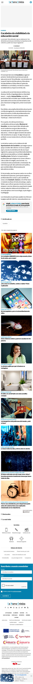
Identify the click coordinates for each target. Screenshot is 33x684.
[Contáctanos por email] (25, 607)
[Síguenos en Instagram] (13, 607)
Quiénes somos (13, 622)
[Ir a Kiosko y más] (22, 607)
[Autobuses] (11, 539)
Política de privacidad (14, 620)
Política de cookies (26, 620)
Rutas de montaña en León (19, 554)
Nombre (3, 569)
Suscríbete (5, 596)
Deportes (21, 615)
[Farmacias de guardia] (21, 539)
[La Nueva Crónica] (16, 605)
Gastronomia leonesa (9, 551)
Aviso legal (4, 620)
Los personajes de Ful (16, 558)
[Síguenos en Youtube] (10, 607)
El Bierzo (3, 30)
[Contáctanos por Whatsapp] (19, 607)
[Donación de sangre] (16, 530)
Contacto (21, 622)
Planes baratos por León (23, 551)
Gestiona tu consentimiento (16, 624)
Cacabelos (5, 223)
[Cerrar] (31, 676)
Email (2, 576)
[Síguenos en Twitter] (8, 607)
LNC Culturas (6, 615)
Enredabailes (5, 558)
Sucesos (22, 613)
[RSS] (27, 607)
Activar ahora (11, 210)
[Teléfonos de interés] (6, 530)
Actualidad (8, 613)
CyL (27, 613)
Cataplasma (28, 558)
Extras (16, 617)
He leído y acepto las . (12, 591)
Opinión (28, 615)
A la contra (7, 554)
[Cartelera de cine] (26, 530)
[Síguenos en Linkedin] (16, 607)
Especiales (14, 615)
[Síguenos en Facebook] (5, 607)
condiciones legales (16, 591)
